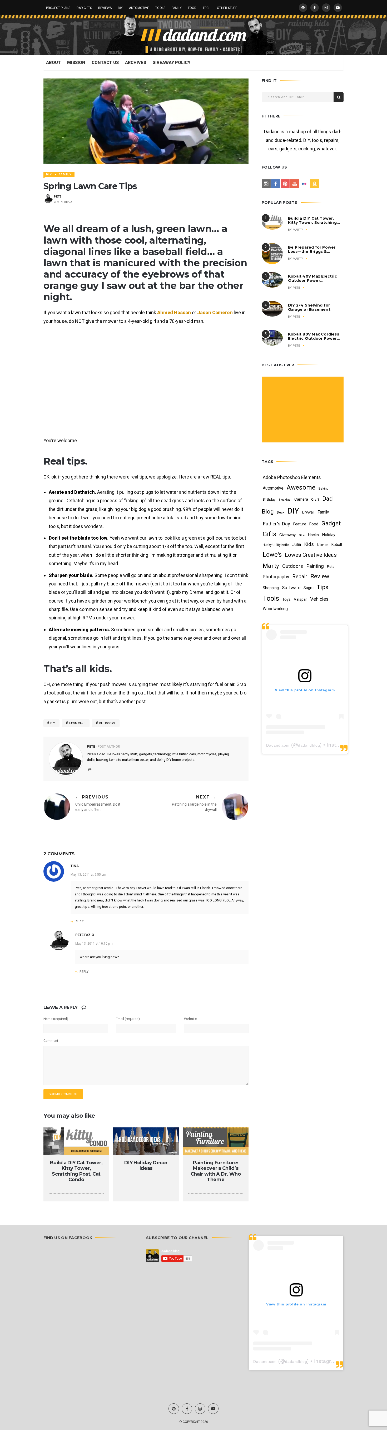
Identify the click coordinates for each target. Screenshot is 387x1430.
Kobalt (336, 545)
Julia (296, 544)
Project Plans (58, 8)
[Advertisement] (303, 410)
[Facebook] (275, 184)
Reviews (105, 8)
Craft (315, 499)
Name (55, 1019)
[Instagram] (266, 184)
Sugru (309, 588)
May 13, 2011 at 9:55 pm (88, 874)
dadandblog (309, 745)
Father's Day (276, 524)
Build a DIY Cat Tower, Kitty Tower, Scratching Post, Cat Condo (76, 1171)
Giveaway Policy (171, 62)
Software (291, 587)
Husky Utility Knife (276, 545)
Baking (324, 488)
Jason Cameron (215, 312)
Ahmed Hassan (174, 312)
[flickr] (304, 184)
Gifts (269, 534)
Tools (160, 8)
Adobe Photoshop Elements (292, 477)
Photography (276, 576)
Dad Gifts (84, 8)
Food (192, 8)
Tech (207, 8)
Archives (135, 62)
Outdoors (107, 723)
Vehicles (319, 599)
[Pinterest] (285, 184)
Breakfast (285, 499)
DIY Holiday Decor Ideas (145, 1165)
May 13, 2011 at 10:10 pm (94, 943)
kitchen (322, 545)
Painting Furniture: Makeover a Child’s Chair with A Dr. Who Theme (216, 1171)
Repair (299, 576)
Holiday (328, 534)
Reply (79, 921)
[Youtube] (294, 184)
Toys (286, 599)
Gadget (331, 523)
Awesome (301, 487)
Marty (298, 229)
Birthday (269, 499)
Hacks (313, 534)
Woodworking (275, 608)
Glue (302, 535)
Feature (299, 524)
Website (190, 1019)
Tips (322, 587)
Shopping (271, 588)
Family (177, 8)
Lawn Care (77, 723)
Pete (58, 196)
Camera (301, 499)
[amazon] (314, 184)
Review (319, 576)
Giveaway (287, 534)
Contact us (105, 62)
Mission (76, 62)
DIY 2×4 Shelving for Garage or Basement (309, 307)
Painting (315, 566)
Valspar (300, 599)
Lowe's (272, 554)
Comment (50, 1041)
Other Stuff (227, 8)
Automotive (139, 8)
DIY (120, 8)
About (53, 62)
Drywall (308, 512)
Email (128, 1019)
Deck (280, 512)
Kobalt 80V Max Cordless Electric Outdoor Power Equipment (313, 338)
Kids (309, 544)
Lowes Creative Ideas (311, 555)
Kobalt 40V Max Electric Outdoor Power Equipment (312, 280)
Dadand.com (278, 745)
